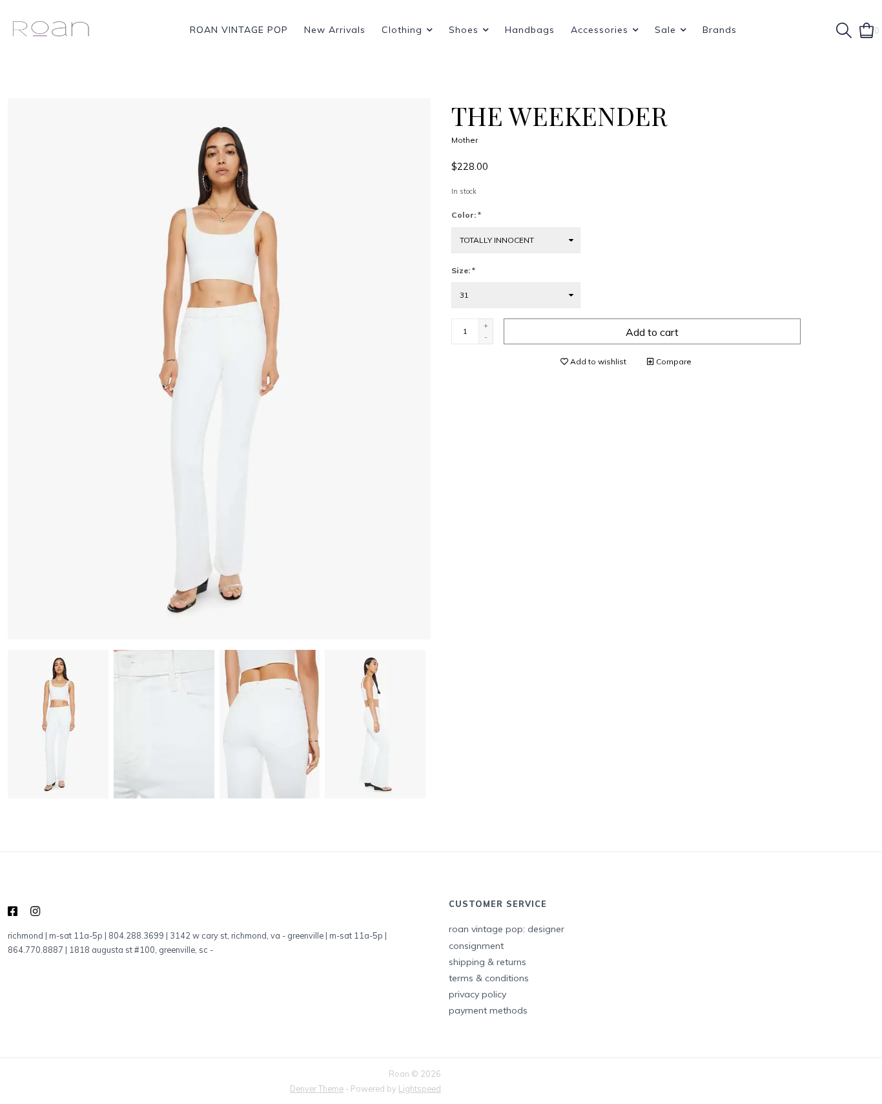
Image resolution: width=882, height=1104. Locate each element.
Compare (673, 361)
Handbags (530, 30)
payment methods (488, 1010)
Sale (665, 30)
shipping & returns (487, 962)
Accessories (599, 30)
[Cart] (866, 29)
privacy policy (477, 994)
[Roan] (51, 30)
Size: (463, 270)
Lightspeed (419, 1088)
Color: (466, 215)
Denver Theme (317, 1088)
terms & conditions (489, 978)
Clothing (402, 30)
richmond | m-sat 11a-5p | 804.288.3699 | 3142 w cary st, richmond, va (144, 935)
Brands (720, 30)
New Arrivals (334, 30)
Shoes (463, 30)
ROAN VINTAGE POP (239, 30)
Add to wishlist (597, 361)
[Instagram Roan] (35, 911)
